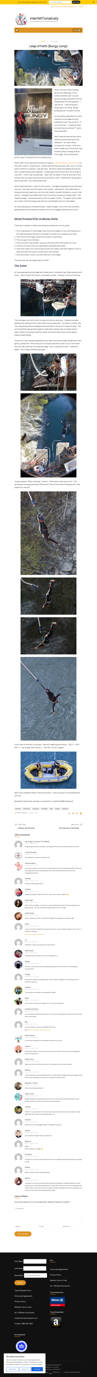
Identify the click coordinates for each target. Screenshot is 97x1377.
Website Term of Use (22, 1307)
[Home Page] (17, 30)
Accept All (37, 1369)
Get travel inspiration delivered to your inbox (32, 2)
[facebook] (80, 5)
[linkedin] (77, 813)
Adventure (18, 809)
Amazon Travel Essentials (72, 1372)
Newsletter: (19, 1275)
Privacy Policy (20, 1301)
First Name (18, 1261)
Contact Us (56, 1372)
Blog (50, 1373)
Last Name (18, 1268)
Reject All (25, 1369)
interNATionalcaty (44, 18)
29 (32, 813)
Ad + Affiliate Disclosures (24, 1312)
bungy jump (35, 809)
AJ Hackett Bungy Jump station (65, 163)
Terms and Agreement (23, 1296)
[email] (81, 813)
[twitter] (73, 813)
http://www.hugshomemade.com (35, 934)
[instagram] (82, 5)
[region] (24, 1363)
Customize (12, 1369)
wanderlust (65, 809)
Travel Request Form (22, 1290)
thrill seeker (44, 809)
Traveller (57, 809)
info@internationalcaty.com (25, 1318)
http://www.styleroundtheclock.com (39, 1030)
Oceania (43, 41)
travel (51, 809)
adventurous (26, 809)
